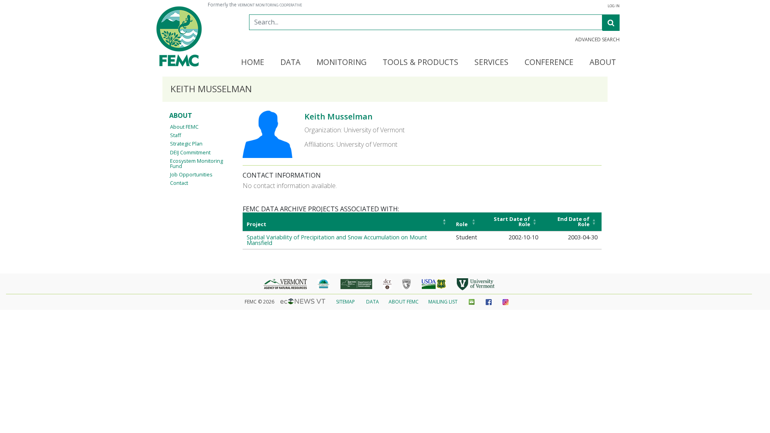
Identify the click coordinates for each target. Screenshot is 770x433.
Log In (614, 6)
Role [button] (462, 224)
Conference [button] (549, 62)
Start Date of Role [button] (512, 221)
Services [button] (491, 62)
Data (372, 301)
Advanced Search (597, 39)
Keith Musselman (338, 116)
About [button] (603, 62)
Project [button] (256, 224)
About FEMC (184, 126)
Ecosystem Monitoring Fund (196, 163)
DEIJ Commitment (190, 152)
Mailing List (443, 301)
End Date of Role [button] (573, 221)
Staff (175, 135)
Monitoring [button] (341, 62)
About (180, 115)
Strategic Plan (186, 143)
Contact (179, 182)
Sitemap (345, 301)
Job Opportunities (191, 174)
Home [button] (252, 62)
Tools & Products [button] (420, 62)
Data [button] (290, 62)
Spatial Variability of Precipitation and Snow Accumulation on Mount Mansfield (337, 240)
